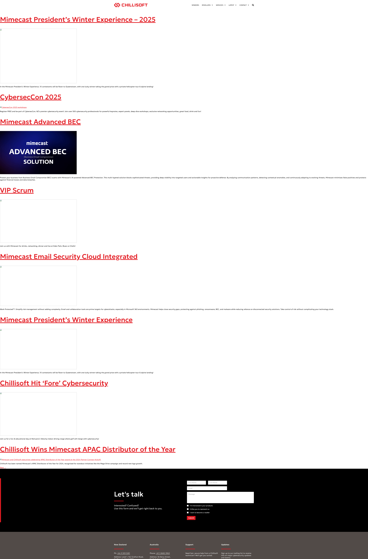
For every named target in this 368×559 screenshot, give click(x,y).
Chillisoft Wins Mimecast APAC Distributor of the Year (87, 449)
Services (219, 5)
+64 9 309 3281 (123, 553)
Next (3, 467)
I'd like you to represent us (199, 509)
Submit (191, 518)
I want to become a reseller (200, 513)
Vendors (195, 5)
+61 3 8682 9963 (163, 553)
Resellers (206, 5)
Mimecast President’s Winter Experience (66, 320)
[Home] (131, 5)
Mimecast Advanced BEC (40, 122)
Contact (243, 5)
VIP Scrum (17, 190)
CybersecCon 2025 (30, 97)
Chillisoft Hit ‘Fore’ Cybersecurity (54, 383)
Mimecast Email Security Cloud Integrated (69, 256)
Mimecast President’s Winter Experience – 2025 (78, 19)
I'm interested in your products (201, 506)
